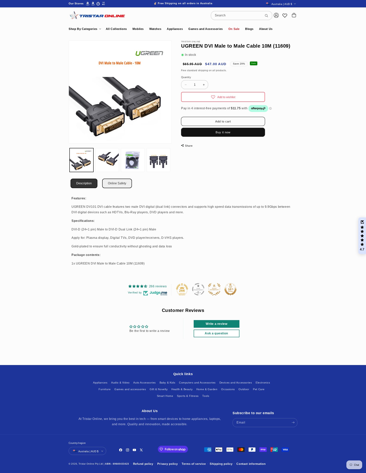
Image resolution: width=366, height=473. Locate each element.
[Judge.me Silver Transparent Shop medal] (198, 289)
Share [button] (189, 145)
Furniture (105, 389)
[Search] (268, 15)
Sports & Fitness (188, 395)
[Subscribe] (293, 422)
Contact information (251, 463)
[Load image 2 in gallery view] (107, 160)
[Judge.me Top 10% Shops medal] (230, 289)
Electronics (263, 382)
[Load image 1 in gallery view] (81, 160)
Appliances (100, 382)
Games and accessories (130, 389)
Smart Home (165, 395)
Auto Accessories (144, 382)
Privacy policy (167, 463)
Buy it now (223, 132)
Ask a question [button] (216, 333)
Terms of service (194, 463)
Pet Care (259, 389)
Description (84, 183)
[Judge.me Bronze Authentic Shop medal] (214, 289)
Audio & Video (120, 382)
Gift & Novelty (159, 389)
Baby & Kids (167, 382)
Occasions (228, 389)
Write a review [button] (216, 323)
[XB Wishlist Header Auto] (285, 15)
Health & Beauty (182, 389)
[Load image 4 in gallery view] (158, 160)
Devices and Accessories (235, 382)
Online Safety (117, 183)
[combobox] (241, 15)
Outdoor (243, 389)
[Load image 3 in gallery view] (133, 160)
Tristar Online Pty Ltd (91, 464)
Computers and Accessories (197, 382)
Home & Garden (207, 389)
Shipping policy (221, 463)
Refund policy (143, 463)
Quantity (186, 77)
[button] (84, 29)
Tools (205, 395)
